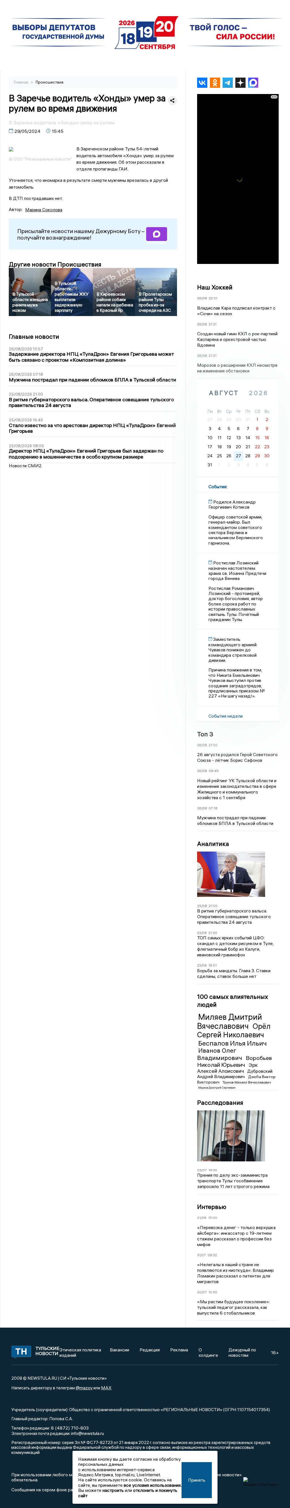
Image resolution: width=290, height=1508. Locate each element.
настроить (113, 1490)
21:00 (213, 745)
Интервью (211, 1207)
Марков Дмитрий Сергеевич (217, 1087)
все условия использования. (153, 1485)
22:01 (213, 298)
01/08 (201, 1217)
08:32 (212, 1255)
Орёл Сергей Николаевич (233, 1030)
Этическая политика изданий (80, 1352)
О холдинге (208, 1352)
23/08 (202, 933)
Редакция (150, 1350)
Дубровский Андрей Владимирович (234, 1074)
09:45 (214, 771)
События (217, 486)
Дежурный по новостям (242, 1352)
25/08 (202, 906)
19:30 (212, 1170)
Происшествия (49, 82)
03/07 (202, 1170)
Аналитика (213, 844)
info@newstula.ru (87, 1433)
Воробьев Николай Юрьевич (234, 1061)
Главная (21, 82)
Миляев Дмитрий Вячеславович (229, 1021)
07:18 (213, 808)
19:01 (212, 965)
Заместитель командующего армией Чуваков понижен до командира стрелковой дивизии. (232, 649)
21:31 (212, 324)
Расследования (220, 1102)
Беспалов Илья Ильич (232, 1043)
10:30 (212, 1292)
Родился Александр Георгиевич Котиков (232, 504)
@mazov (84, 1387)
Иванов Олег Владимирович (220, 1053)
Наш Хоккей (215, 287)
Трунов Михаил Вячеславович (247, 1082)
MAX (106, 1387)
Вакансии (119, 1350)
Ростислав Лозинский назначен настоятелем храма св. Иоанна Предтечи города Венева (237, 570)
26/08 (202, 298)
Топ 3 (205, 734)
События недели (225, 716)
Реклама (179, 1350)
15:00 (212, 1217)
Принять (196, 1480)
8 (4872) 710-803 (69, 1428)
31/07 (201, 1255)
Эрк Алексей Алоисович (227, 1068)
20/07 (202, 1292)
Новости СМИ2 (25, 465)
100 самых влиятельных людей (232, 1000)
